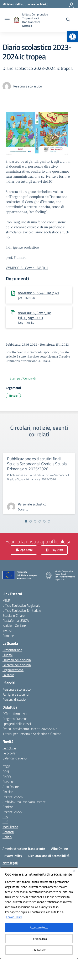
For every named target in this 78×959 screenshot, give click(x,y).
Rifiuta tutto (39, 950)
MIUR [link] (6, 600)
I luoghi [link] (7, 654)
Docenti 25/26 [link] (12, 796)
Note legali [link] (10, 862)
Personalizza (39, 938)
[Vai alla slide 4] (39, 521)
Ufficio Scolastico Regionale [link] (21, 605)
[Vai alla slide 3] (35, 521)
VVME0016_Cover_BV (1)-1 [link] (27, 268)
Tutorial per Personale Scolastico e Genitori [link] (31, 733)
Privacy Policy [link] (12, 855)
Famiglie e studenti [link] (15, 694)
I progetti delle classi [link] (16, 723)
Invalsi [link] (6, 630)
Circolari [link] (7, 791)
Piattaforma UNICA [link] (15, 620)
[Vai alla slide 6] (49, 521)
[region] (39, 913)
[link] (72, 36)
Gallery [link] (7, 836)
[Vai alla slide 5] (44, 521)
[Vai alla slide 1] (26, 521)
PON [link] (5, 771)
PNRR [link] (6, 776)
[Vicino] (73, 870)
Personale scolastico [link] (16, 689)
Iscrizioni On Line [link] (14, 625)
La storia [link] (8, 674)
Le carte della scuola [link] (16, 664)
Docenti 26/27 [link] (12, 811)
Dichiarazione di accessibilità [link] (48, 855)
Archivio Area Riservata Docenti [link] (24, 801)
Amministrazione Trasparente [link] (23, 848)
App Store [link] (26, 549)
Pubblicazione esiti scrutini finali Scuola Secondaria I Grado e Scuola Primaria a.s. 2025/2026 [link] (37, 463)
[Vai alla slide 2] (30, 521)
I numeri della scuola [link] (16, 659)
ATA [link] (5, 816)
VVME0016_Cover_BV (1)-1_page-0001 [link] (34, 315)
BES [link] (5, 821)
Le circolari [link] (9, 753)
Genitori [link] (7, 806)
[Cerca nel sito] (68, 20)
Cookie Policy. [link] (14, 917)
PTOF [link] (6, 766)
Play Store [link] (56, 549)
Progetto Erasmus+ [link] (15, 718)
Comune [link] (8, 635)
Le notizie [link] (9, 748)
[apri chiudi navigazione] (7, 20)
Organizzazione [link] (13, 669)
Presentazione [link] (12, 649)
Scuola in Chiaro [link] (13, 615)
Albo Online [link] (10, 786)
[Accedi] (72, 4)
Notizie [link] (13, 395)
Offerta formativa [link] (14, 713)
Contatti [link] (8, 831)
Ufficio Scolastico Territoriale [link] (21, 610)
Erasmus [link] (8, 781)
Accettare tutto (39, 927)
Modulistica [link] (10, 826)
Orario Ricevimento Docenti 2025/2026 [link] (29, 728)
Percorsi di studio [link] (14, 699)
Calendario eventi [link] (14, 758)
